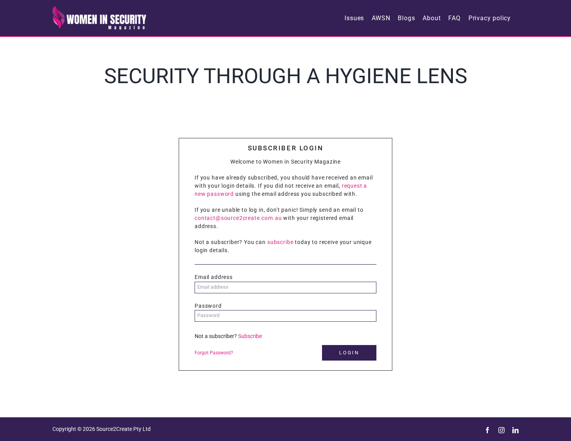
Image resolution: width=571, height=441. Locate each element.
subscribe (280, 242)
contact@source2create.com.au (238, 218)
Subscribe (250, 336)
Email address (214, 277)
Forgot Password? (214, 353)
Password (208, 306)
